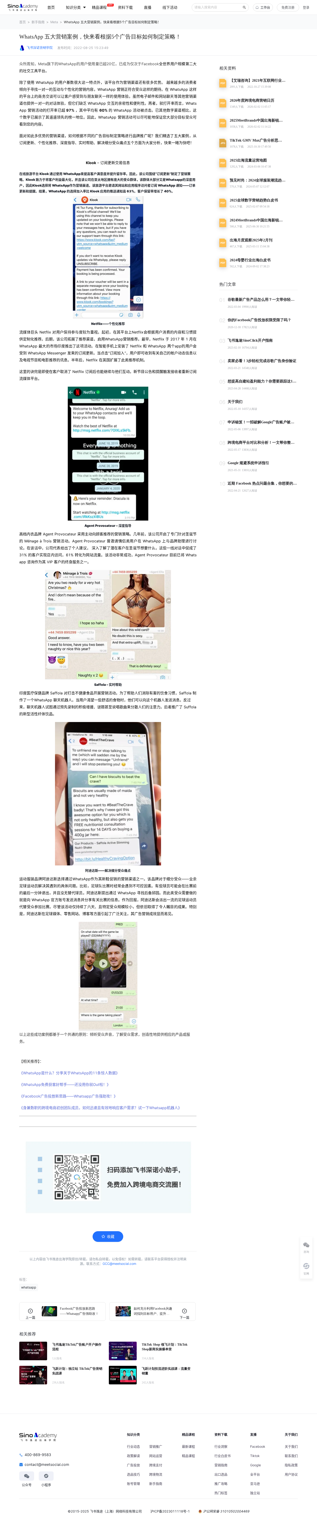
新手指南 (38, 22)
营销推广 (155, 1446)
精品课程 (188, 1456)
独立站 (255, 1493)
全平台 (255, 1474)
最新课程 (188, 1446)
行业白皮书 (222, 1456)
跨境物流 (155, 1474)
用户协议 (291, 1474)
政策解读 (133, 1456)
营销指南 (220, 1465)
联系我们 (291, 1456)
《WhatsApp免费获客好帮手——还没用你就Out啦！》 (64, 1084)
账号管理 (133, 1484)
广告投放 (133, 1465)
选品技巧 (133, 1474)
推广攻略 (220, 1484)
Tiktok (255, 1456)
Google (255, 1465)
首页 (22, 22)
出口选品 (220, 1474)
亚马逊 (255, 1484)
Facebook (257, 1446)
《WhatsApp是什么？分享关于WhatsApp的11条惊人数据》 (69, 1073)
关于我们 (291, 1446)
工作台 (265, 7)
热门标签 (220, 1493)
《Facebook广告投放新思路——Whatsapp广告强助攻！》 (68, 1096)
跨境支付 (155, 1465)
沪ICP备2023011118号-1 (170, 1511)
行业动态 (133, 1446)
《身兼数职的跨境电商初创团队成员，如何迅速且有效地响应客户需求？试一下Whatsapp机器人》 (100, 1107)
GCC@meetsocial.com (119, 1264)
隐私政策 (291, 1465)
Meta (54, 22)
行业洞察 (220, 1446)
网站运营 (155, 1456)
